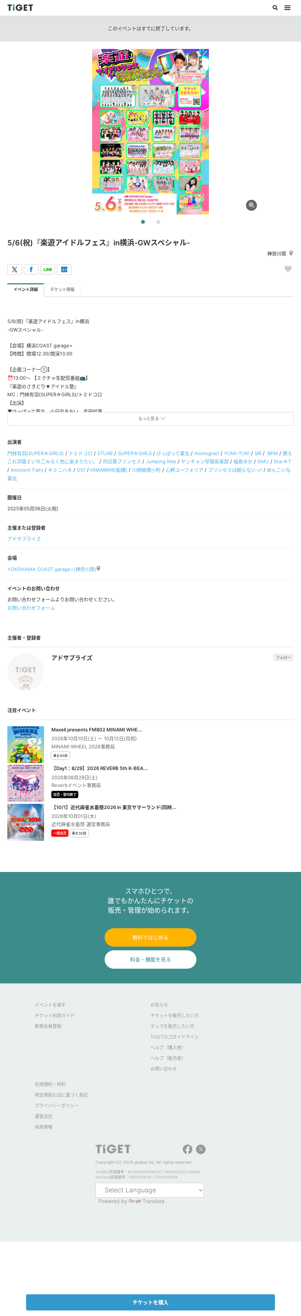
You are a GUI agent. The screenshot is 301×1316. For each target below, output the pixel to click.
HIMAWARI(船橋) (108, 470)
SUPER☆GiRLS (135, 453)
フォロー (283, 657)
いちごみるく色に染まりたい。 (64, 461)
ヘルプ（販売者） (168, 1058)
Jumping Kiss (161, 461)
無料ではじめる (150, 937)
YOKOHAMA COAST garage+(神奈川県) (52, 569)
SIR (257, 453)
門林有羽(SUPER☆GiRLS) (35, 453)
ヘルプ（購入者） (168, 1047)
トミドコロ (81, 453)
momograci (206, 453)
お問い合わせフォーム (31, 608)
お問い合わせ (163, 1069)
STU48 (105, 453)
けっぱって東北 (172, 453)
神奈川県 (276, 253)
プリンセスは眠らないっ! (235, 470)
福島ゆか (243, 461)
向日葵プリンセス (122, 461)
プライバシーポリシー (57, 1106)
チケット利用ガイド (55, 1015)
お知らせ (159, 1005)
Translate (153, 1201)
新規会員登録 (48, 1026)
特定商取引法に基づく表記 (61, 1095)
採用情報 (43, 1127)
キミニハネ (60, 470)
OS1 (81, 470)
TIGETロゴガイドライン (174, 1037)
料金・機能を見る (150, 959)
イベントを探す (50, 1005)
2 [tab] (158, 222)
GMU (263, 461)
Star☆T (282, 461)
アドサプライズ (24, 539)
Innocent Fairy (27, 470)
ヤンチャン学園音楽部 (205, 461)
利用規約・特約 (50, 1084)
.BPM (272, 453)
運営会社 (43, 1116)
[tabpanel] (150, 131)
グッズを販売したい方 (172, 1026)
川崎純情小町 (146, 470)
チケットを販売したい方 (174, 1015)
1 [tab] (143, 222)
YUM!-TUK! (237, 453)
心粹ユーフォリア (184, 470)
